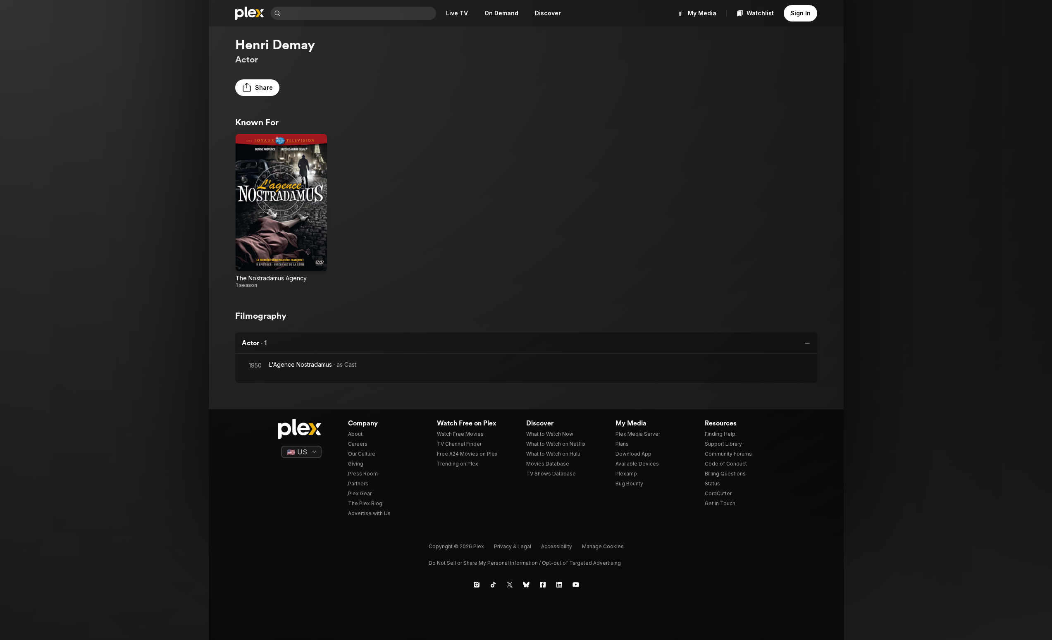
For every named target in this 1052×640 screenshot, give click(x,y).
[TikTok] (493, 584)
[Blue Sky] (526, 584)
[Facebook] (542, 584)
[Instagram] (476, 584)
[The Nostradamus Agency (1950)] (281, 211)
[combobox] (359, 13)
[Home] (249, 13)
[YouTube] (576, 584)
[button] (257, 87)
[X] (509, 584)
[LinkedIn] (559, 584)
